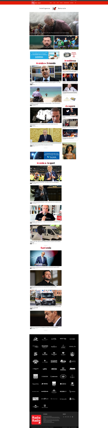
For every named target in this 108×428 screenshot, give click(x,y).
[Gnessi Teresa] (35, 361)
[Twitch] (73, 0)
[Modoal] (63, 369)
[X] (74, 0)
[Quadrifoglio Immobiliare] (63, 384)
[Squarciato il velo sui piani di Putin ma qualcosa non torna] (46, 136)
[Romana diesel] (35, 391)
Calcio (31, 183)
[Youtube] (76, 0)
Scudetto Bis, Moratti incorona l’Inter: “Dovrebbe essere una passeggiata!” (44, 182)
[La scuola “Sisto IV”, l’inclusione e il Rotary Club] (70, 122)
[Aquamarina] (45, 339)
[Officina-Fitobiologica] (63, 376)
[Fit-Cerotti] (35, 354)
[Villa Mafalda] (45, 406)
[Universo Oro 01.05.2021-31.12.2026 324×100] (69, 101)
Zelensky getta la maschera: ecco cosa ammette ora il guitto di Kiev (43, 286)
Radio (51, 2)
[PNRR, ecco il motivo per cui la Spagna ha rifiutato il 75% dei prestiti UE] (46, 318)
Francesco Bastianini (34, 183)
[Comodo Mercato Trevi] (45, 346)
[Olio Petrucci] (72, 376)
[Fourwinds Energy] (54, 354)
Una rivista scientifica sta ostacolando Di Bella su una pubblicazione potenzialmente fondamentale (70, 92)
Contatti (69, 427)
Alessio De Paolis (34, 105)
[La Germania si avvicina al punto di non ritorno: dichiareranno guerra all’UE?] (46, 258)
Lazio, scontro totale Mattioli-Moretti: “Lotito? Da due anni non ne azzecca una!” (45, 202)
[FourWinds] (45, 354)
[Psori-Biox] (54, 384)
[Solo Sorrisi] (72, 391)
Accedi (32, 0)
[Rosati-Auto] (45, 391)
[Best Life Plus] (35, 346)
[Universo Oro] (35, 406)
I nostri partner (66, 2)
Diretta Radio (35, 0)
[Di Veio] (63, 346)
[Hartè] (54, 361)
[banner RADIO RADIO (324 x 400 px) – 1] (69, 159)
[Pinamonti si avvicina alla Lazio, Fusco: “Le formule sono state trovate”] (66, 42)
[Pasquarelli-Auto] (35, 384)
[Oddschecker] (54, 376)
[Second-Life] (63, 391)
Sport (58, 2)
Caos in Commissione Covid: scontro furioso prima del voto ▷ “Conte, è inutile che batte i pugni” (70, 71)
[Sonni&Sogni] (45, 399)
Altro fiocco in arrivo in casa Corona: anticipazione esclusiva (70, 116)
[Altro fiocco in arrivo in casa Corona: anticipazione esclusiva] (70, 112)
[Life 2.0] (35, 369)
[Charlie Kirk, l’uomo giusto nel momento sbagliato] (70, 77)
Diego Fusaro (34, 308)
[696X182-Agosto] (44, 59)
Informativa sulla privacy (65, 427)
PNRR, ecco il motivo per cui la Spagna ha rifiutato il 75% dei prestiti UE (44, 327)
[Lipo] (45, 369)
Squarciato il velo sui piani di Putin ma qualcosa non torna (41, 144)
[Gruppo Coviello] (45, 361)
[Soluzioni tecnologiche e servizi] (35, 399)
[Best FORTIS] (72, 339)
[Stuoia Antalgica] (63, 399)
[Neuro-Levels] (35, 376)
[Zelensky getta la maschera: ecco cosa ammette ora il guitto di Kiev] (46, 278)
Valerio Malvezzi (33, 268)
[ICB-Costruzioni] (63, 361)
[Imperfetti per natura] (72, 361)
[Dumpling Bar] (72, 346)
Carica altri (45, 147)
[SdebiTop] (54, 391)
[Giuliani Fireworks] (72, 354)
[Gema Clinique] (63, 354)
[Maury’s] (54, 369)
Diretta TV (39, 0)
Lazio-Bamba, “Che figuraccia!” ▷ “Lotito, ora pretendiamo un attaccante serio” (45, 221)
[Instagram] (71, 0)
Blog (30, 268)
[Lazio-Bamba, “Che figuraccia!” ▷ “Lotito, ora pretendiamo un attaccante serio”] (46, 213)
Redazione (34, 84)
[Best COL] (54, 339)
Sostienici (71, 2)
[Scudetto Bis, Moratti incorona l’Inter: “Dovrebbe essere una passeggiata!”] (46, 173)
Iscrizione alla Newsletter (74, 427)
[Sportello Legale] (54, 399)
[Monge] (72, 369)
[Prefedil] (45, 384)
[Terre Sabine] (72, 399)
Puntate (61, 2)
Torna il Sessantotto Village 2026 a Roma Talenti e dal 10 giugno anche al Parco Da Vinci (70, 138)
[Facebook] (70, 0)
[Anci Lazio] (35, 339)
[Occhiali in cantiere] (45, 376)
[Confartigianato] (54, 346)
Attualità (31, 84)
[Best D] (63, 339)
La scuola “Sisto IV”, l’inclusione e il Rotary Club (69, 127)
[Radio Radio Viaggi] (72, 384)
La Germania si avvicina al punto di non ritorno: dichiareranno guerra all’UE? (44, 267)
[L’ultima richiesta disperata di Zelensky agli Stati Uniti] (41, 42)
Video (30, 105)
